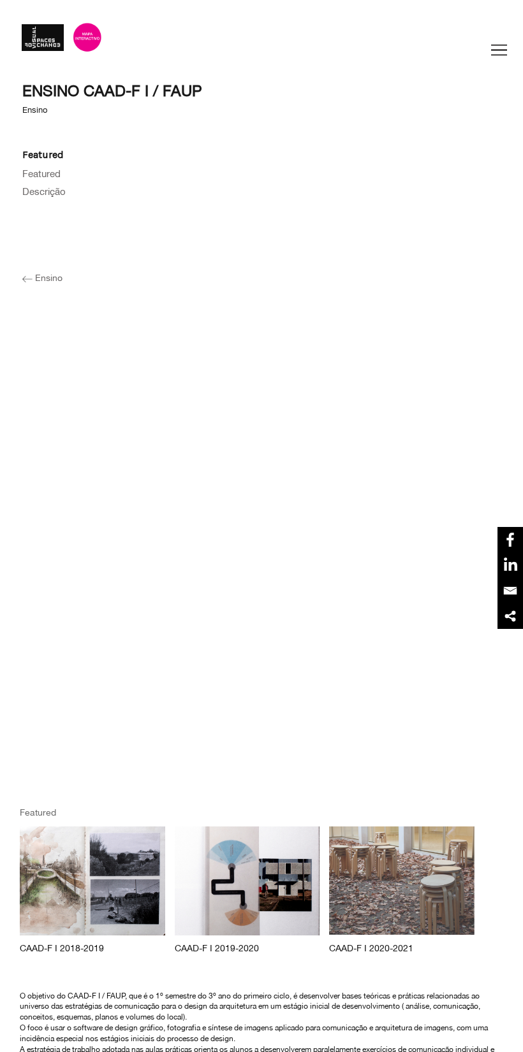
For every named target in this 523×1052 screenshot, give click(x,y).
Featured (41, 173)
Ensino (48, 277)
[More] (510, 616)
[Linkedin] (510, 565)
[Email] (510, 590)
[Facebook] (510, 539)
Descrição (44, 190)
